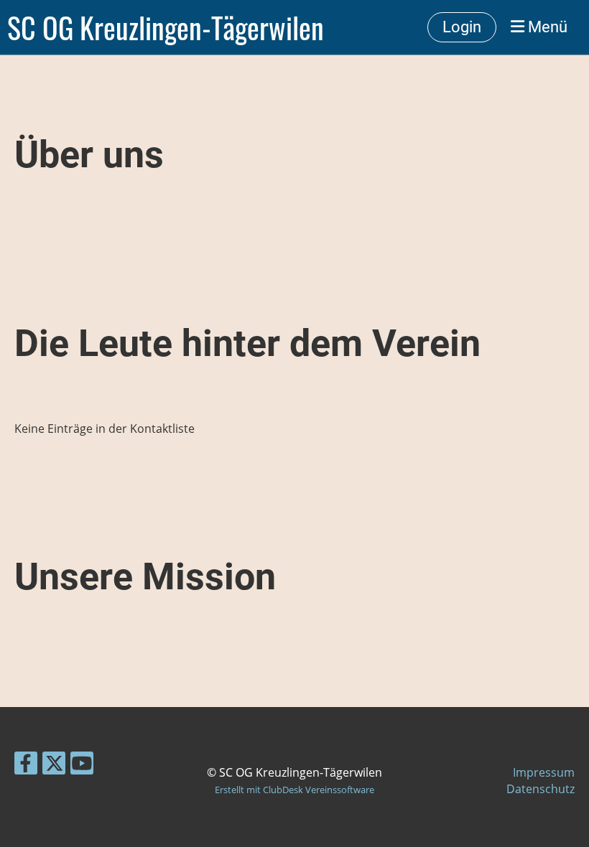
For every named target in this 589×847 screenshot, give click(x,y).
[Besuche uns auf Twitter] (53, 765)
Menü (545, 27)
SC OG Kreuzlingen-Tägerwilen (165, 27)
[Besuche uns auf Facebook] (25, 765)
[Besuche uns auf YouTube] (81, 765)
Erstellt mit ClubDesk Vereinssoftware (294, 789)
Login (461, 27)
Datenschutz (540, 789)
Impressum (544, 772)
